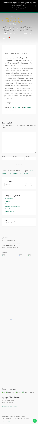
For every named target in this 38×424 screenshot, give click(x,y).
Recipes (7, 209)
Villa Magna (27, 107)
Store (25, 34)
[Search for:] (15, 184)
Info (4, 38)
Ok (14, 8)
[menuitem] (9, 37)
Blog (19, 34)
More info (22, 8)
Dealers (12, 34)
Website (27, 156)
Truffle (12, 29)
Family (5, 29)
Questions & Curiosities (12, 206)
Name (4, 156)
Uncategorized (10, 211)
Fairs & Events (9, 199)
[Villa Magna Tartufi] (13, 25)
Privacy (15, 406)
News (12, 110)
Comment (5, 131)
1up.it (9, 421)
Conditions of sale (7, 406)
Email (15, 156)
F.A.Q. (31, 34)
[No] (36, 6)
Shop (5, 34)
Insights (7, 201)
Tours (19, 29)
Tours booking (29, 29)
